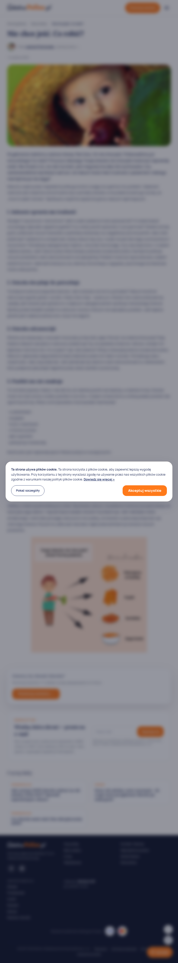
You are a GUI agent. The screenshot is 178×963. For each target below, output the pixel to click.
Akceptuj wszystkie (144, 490)
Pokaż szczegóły (28, 490)
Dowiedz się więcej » (99, 479)
